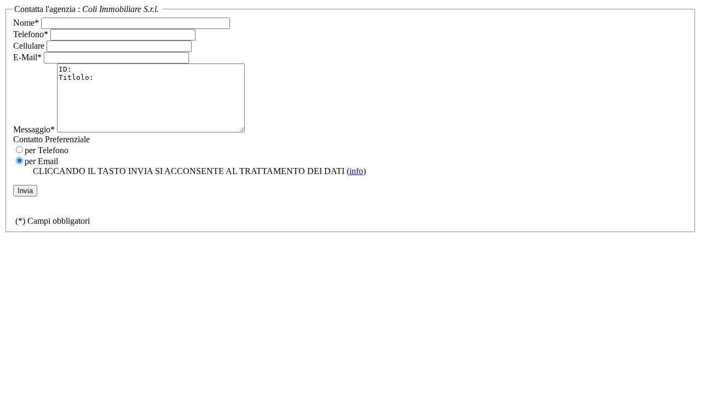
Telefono (30, 34)
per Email (41, 161)
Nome (26, 22)
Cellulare (28, 45)
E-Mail (27, 57)
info (356, 171)
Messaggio (34, 129)
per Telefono (46, 150)
